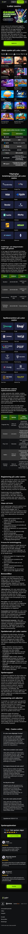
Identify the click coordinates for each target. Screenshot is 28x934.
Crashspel (18, 54)
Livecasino (10, 54)
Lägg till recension (14, 835)
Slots (24, 54)
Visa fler (14, 886)
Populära (3, 54)
